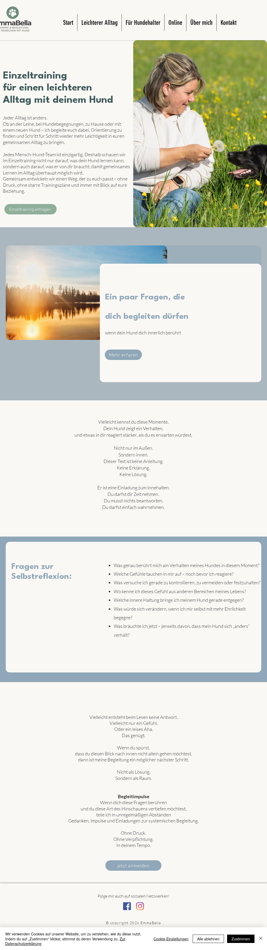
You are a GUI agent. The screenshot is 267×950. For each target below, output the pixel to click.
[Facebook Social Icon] (127, 906)
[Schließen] (261, 938)
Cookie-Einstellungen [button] (171, 938)
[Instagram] (140, 906)
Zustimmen (241, 938)
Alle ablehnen (208, 938)
